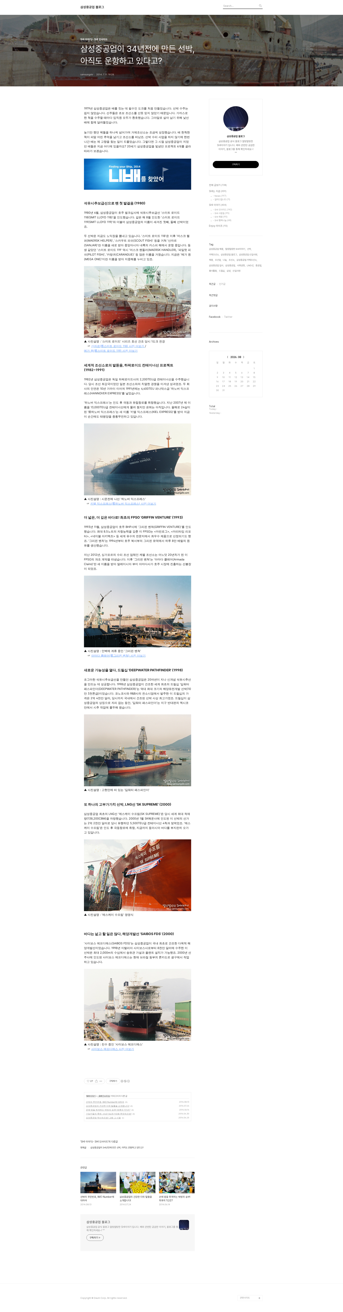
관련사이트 (245, 1297)
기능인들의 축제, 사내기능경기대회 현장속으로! (108, 1113)
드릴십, (222, 270)
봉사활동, (213, 270)
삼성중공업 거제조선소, (247, 260)
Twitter (228, 316)
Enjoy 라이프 (218, 225)
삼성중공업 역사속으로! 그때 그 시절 (103, 1117)
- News (219, 196)
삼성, (229, 270)
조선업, (218, 260)
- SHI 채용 (220, 216)
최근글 (212, 284)
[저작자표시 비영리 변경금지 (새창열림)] (125, 1081)
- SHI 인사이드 (104, 1096)
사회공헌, (241, 265)
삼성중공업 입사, (216, 265)
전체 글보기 (218, 185)
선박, (249, 249)
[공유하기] (96, 1081)
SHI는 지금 (217, 191)
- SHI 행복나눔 (222, 220)
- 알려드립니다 (221, 199)
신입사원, (237, 270)
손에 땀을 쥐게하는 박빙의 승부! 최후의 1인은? (108, 1110)
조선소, (232, 260)
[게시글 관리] (101, 1081)
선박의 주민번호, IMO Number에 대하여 (105, 1102)
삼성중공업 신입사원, (248, 254)
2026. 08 (235, 357)
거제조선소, (214, 254)
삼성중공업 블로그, (229, 254)
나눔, (225, 260)
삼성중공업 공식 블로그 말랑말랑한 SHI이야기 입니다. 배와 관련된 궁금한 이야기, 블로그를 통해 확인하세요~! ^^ (132, 1228)
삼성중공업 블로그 (92, 7)
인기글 (222, 284)
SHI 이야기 (91, 1096)
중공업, (258, 265)
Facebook (214, 316)
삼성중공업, (230, 265)
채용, (211, 260)
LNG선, (250, 265)
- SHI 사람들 (221, 213)
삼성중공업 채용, (216, 249)
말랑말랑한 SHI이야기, (235, 249)
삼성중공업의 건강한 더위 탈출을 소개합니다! (107, 1106)
